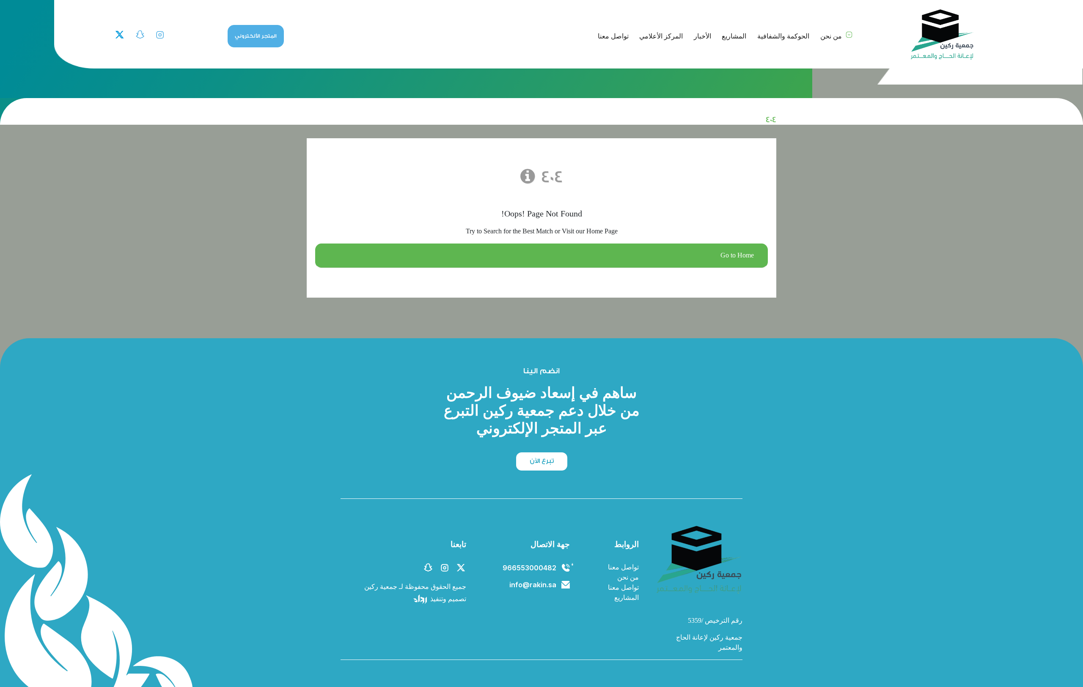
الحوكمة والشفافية (783, 36)
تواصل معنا (613, 36)
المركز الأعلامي (661, 36)
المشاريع (734, 36)
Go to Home (737, 255)
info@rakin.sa (532, 584)
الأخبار (702, 36)
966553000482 (529, 568)
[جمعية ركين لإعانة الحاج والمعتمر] (941, 34)
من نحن (831, 36)
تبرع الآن (542, 461)
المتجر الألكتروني (256, 36)
